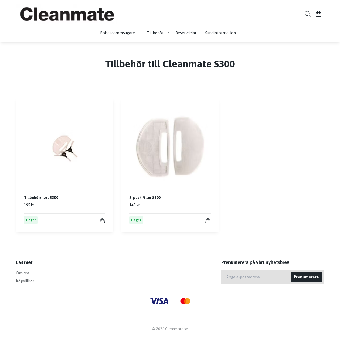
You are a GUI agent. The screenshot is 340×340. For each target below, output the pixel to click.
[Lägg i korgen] (102, 221)
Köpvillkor (25, 281)
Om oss (23, 273)
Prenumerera (306, 277)
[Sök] (307, 13)
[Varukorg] (318, 13)
